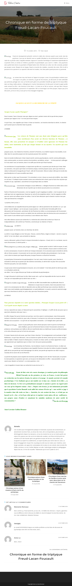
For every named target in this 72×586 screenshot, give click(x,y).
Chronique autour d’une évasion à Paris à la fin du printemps (15, 490)
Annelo (17, 426)
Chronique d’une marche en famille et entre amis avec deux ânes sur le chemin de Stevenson (57, 479)
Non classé (44, 51)
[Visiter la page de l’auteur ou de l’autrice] (7, 429)
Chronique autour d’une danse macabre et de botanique (36, 479)
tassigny (17, 523)
